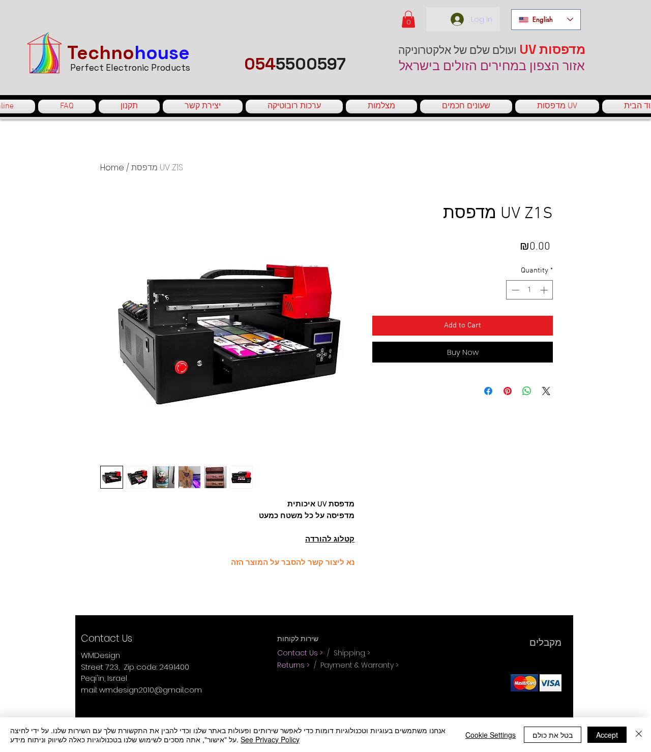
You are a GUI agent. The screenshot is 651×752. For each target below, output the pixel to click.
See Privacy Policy (270, 739)
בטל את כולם (552, 735)
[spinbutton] (529, 290)
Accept (607, 735)
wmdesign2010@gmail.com (150, 689)
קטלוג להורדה (329, 539)
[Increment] (545, 290)
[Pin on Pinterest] (507, 391)
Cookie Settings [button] (490, 735)
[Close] (639, 735)
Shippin (347, 653)
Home (112, 167)
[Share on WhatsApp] (527, 391)
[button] (408, 19)
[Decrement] (514, 290)
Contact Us (298, 653)
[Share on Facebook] (488, 391)
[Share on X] (546, 391)
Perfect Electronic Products (130, 67)
